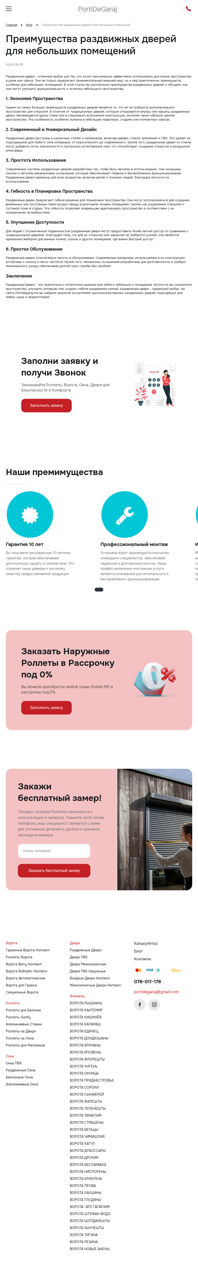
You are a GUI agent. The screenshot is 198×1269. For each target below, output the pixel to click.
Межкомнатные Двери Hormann (95, 985)
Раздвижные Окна (20, 1070)
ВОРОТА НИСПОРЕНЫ (88, 1171)
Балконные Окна (19, 1077)
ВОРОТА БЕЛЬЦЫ (84, 1129)
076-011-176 (147, 982)
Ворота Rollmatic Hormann (26, 971)
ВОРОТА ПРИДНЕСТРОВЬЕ (92, 1080)
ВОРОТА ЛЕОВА (83, 1186)
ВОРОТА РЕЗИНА (84, 1242)
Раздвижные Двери (85, 950)
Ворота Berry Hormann (24, 964)
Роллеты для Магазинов (25, 1045)
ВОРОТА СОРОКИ (84, 1087)
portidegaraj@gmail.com (156, 991)
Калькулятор (146, 943)
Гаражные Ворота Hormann (28, 950)
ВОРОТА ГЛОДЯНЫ (85, 1200)
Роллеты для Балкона (23, 1010)
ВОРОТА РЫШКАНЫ (86, 1003)
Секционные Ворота (22, 992)
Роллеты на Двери (21, 1031)
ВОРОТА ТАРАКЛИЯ (85, 1115)
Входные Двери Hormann (90, 978)
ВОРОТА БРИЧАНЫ (85, 1045)
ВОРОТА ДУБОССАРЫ (88, 1150)
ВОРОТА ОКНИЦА (84, 1073)
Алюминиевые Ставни (24, 1024)
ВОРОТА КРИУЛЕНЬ (86, 1179)
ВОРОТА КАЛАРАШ (85, 1024)
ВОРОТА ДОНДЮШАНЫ (89, 1038)
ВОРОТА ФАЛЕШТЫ (86, 1101)
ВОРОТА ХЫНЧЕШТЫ (87, 1228)
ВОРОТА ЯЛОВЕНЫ (85, 1052)
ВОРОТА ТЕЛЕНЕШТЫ (88, 1108)
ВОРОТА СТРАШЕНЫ (87, 1122)
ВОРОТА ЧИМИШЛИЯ (87, 1136)
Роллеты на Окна (20, 1038)
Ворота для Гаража (21, 985)
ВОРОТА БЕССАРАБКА (88, 1164)
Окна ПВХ (13, 1063)
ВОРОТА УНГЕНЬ (84, 1066)
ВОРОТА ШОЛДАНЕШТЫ (90, 1221)
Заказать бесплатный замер (54, 870)
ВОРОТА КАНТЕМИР (86, 1010)
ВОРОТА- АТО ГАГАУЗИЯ (90, 1207)
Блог (29, 25)
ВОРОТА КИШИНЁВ (85, 1017)
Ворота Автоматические (25, 978)
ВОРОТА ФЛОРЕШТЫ (87, 1059)
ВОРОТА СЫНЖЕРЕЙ (87, 1094)
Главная (11, 25)
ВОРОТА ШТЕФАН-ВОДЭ (90, 1214)
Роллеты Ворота (19, 957)
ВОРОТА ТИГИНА (84, 1235)
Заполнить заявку (46, 405)
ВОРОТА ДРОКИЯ (84, 1157)
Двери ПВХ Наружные (88, 971)
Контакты (142, 958)
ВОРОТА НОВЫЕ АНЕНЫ (90, 1249)
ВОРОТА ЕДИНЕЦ (84, 1031)
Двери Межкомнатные (88, 964)
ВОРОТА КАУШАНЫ (85, 1193)
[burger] (9, 9)
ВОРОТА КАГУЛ (82, 1143)
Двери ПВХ (78, 957)
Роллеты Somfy (18, 1017)
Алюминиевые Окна (22, 1084)
